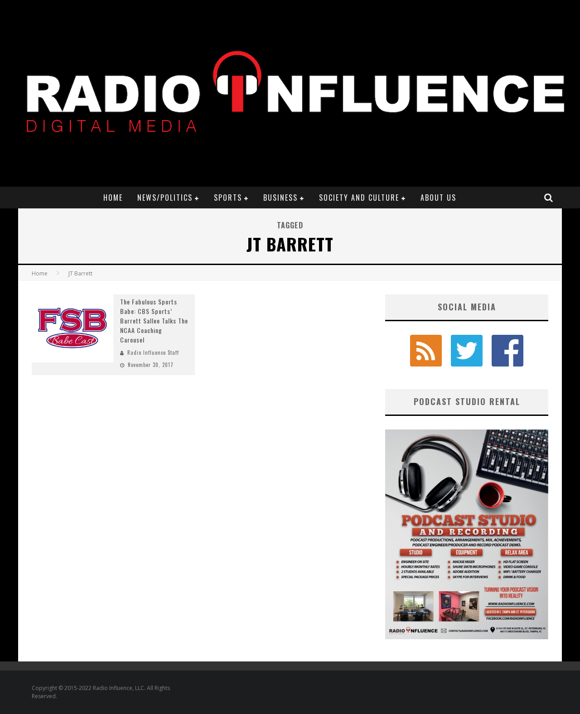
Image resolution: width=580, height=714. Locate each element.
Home (113, 197)
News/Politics (165, 197)
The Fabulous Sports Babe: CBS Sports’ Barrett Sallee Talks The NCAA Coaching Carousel (154, 320)
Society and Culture (359, 197)
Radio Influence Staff (153, 352)
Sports (228, 197)
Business (280, 197)
